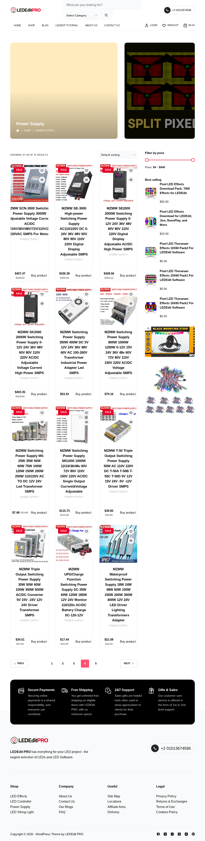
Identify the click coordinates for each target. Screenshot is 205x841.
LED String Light (22, 812)
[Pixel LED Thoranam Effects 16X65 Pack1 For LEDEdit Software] (151, 308)
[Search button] (106, 15)
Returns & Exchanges (171, 801)
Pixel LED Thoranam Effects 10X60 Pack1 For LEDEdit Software (177, 276)
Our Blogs (66, 807)
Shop (31, 25)
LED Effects (18, 796)
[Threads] (179, 834)
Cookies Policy (167, 812)
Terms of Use (165, 807)
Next (127, 663)
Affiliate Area (117, 807)
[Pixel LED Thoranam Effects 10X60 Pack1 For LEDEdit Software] (151, 280)
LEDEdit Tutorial (66, 25)
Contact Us (112, 25)
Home (17, 25)
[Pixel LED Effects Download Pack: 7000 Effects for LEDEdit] (151, 193)
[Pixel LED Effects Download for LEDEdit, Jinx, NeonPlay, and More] (151, 223)
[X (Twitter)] (165, 834)
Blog (45, 25)
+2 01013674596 (181, 10)
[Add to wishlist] (42, 170)
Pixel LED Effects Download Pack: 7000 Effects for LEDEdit (175, 189)
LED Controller (20, 801)
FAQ (62, 812)
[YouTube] (186, 834)
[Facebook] (158, 834)
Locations (114, 801)
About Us (91, 25)
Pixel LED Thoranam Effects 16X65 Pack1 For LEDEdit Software (177, 303)
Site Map (114, 796)
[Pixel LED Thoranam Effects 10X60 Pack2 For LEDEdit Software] (151, 252)
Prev (20, 663)
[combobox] (102, 5)
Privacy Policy (166, 796)
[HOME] (17, 130)
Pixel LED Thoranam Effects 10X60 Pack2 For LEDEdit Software (177, 248)
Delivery (113, 812)
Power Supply (29, 239)
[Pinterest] (193, 834)
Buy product (39, 275)
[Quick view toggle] (42, 180)
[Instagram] (172, 834)
